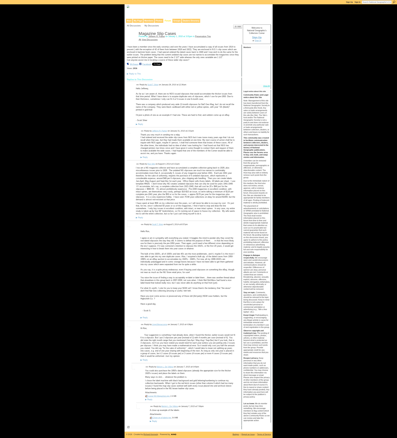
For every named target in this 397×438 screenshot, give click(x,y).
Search (394, 2)
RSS (128, 427)
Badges (236, 434)
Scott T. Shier (152, 85)
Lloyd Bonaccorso (159, 324)
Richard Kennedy (150, 434)
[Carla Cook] (264, 62)
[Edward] (256, 79)
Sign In (357, 2)
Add (239, 26)
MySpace (134, 64)
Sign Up (349, 2)
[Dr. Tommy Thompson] (264, 79)
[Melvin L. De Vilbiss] (264, 54)
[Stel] (256, 54)
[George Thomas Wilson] (256, 62)
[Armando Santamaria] (247, 70)
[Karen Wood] (247, 79)
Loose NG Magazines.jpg (159, 396)
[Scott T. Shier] (247, 54)
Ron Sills (151, 164)
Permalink (137, 84)
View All (266, 86)
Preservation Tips (203, 36)
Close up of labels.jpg (162, 418)
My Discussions (152, 26)
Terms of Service (264, 434)
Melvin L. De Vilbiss (165, 367)
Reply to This (134, 74)
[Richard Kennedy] (247, 62)
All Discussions (134, 26)
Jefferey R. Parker (156, 36)
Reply (139, 124)
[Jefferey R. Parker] (132, 40)
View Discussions (150, 39)
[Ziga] (264, 70)
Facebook (146, 64)
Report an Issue (248, 434)
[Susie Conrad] (256, 70)
